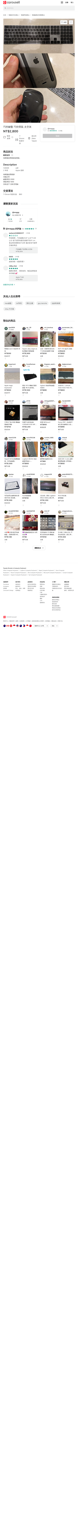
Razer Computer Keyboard (18, 572)
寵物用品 (30, 590)
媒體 (17, 621)
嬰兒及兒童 (31, 588)
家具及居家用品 (32, 584)
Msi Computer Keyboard (35, 572)
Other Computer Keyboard (10, 570)
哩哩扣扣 (42, 584)
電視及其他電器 (32, 586)
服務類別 (42, 602)
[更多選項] (5, 359)
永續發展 (21, 621)
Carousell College (8, 590)
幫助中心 (5, 621)
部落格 (5, 588)
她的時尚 (17, 586)
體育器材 (54, 604)
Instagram (6, 586)
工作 (41, 600)
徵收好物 (42, 588)
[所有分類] (62, 2)
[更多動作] (71, 22)
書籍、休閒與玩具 (69, 590)
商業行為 (60, 621)
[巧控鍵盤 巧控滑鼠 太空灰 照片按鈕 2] (39, 70)
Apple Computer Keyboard (46, 570)
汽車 (41, 592)
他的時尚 (17, 584)
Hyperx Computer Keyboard (19, 575)
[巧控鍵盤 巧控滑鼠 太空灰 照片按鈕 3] (39, 105)
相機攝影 (66, 584)
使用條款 (47, 621)
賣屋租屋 (42, 596)
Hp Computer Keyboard (35, 575)
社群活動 (42, 590)
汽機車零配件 (43, 594)
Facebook (6, 584)
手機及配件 (55, 586)
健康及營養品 (55, 599)
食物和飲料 (55, 601)
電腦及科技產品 (56, 584)
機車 (41, 598)
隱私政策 (53, 621)
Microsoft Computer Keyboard (52, 572)
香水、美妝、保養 (20, 588)
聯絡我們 (11, 621)
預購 (41, 586)
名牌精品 (17, 590)
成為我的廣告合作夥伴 (38, 621)
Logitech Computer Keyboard (28, 570)
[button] (23, 215)
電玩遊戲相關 (55, 606)
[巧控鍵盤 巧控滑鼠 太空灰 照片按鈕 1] (39, 36)
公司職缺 (28, 621)
